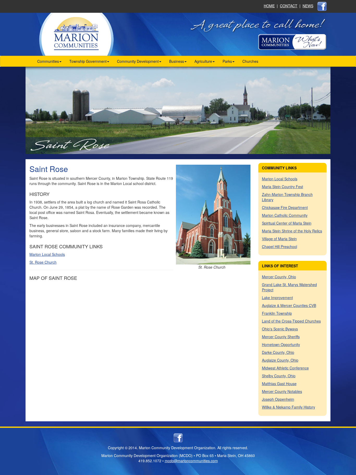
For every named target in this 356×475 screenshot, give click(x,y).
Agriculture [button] (203, 61)
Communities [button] (48, 61)
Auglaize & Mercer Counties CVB (289, 305)
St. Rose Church (43, 262)
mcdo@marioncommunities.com (191, 460)
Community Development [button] (138, 61)
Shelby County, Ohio (279, 375)
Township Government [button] (88, 61)
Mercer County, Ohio (279, 276)
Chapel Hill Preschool (279, 246)
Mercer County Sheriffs (281, 336)
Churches (250, 61)
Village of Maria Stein (279, 238)
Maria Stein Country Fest (282, 186)
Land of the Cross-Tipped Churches (291, 321)
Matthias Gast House (279, 383)
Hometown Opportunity (281, 344)
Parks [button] (227, 61)
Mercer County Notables (282, 391)
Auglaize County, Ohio (280, 360)
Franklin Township (277, 313)
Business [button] (176, 61)
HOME (269, 5)
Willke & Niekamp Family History (288, 407)
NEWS (308, 5)
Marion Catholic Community (285, 215)
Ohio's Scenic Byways (280, 328)
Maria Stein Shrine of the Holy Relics (292, 230)
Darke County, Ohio (278, 352)
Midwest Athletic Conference (285, 368)
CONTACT (288, 5)
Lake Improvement (277, 297)
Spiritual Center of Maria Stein (286, 223)
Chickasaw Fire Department (285, 207)
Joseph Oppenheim (278, 399)
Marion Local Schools (47, 254)
